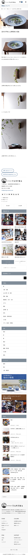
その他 (4, 319)
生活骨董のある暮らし (18, 521)
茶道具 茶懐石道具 (7, 316)
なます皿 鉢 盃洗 (7, 293)
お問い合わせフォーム (8, 170)
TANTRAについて (5, 523)
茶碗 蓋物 (5, 296)
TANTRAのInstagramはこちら (9, 174)
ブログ (3, 527)
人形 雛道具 (6, 370)
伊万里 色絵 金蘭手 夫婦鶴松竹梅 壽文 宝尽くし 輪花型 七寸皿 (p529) (17, 488)
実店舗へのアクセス (5, 525)
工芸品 (3, 537)
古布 (2, 539)
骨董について (16, 525)
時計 (4, 367)
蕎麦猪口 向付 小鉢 (8, 299)
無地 (4, 355)
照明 (4, 363)
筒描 (4, 345)
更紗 (4, 341)
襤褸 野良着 (6, 348)
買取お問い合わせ (17, 544)
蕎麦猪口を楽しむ (17, 523)
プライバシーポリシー (18, 539)
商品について (10, 27)
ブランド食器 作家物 (8, 323)
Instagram (4, 529)
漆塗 (4, 306)
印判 (4, 313)
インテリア (4, 542)
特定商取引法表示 (17, 537)
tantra (7, 197)
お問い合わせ (16, 542)
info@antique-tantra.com (7, 190)
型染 (4, 331)
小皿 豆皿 (5, 289)
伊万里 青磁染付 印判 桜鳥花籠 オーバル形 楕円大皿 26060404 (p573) (17, 470)
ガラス (4, 303)
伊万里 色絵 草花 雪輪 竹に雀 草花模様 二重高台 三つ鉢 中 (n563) (18, 479)
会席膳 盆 (5, 309)
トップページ (4, 521)
